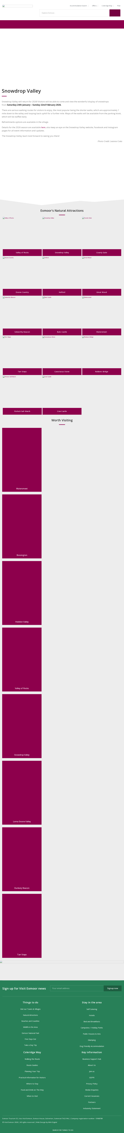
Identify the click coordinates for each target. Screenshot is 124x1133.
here (43, 127)
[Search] (114, 12)
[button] (62, 24)
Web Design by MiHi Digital (47, 1122)
